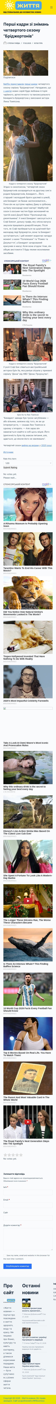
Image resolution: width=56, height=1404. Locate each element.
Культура (38, 43)
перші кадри (31, 84)
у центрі (7, 91)
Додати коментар (12, 1225)
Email (6, 1200)
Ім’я (5, 1187)
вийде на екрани (30, 445)
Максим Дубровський (32, 1314)
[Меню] (51, 7)
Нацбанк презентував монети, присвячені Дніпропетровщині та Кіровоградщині (32, 1312)
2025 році (46, 445)
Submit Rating (10, 467)
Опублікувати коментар (17, 1266)
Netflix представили (13, 84)
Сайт (5, 1212)
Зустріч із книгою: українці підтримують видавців (34, 1338)
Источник (8, 452)
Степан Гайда (29, 1343)
